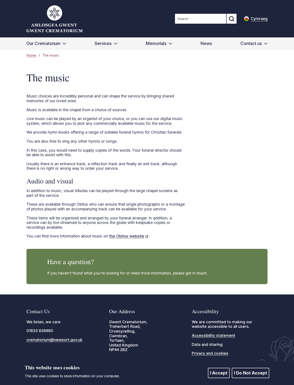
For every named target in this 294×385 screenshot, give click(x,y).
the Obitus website (126, 236)
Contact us (251, 43)
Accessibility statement (213, 335)
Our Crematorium (43, 43)
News (206, 43)
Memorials (156, 43)
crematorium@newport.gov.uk (54, 339)
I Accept (218, 373)
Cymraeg (259, 18)
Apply (231, 18)
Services (103, 43)
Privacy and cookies (210, 353)
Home (31, 55)
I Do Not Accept (250, 373)
